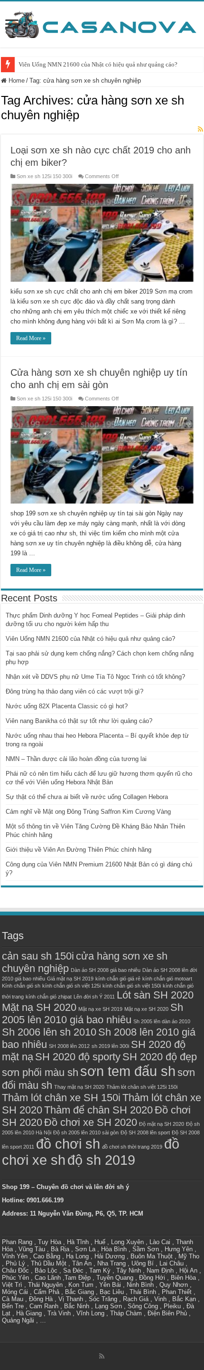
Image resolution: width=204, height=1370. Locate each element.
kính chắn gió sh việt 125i (71, 986)
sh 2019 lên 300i (110, 1046)
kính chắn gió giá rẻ (117, 978)
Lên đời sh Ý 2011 (94, 996)
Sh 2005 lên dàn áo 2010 (161, 1021)
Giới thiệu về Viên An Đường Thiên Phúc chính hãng (78, 849)
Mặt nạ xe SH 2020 (146, 1009)
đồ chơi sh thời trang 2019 (132, 1147)
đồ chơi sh (68, 1143)
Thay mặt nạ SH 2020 (79, 1087)
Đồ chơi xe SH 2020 (90, 1122)
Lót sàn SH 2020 (155, 995)
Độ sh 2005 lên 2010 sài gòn (86, 1132)
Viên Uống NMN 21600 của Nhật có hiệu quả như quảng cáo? (98, 64)
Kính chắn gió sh (21, 986)
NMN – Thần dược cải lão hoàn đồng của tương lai (76, 758)
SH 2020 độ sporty (78, 1057)
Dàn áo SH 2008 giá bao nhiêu (105, 970)
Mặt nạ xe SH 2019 (100, 1009)
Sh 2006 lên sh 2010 (49, 1032)
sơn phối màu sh (40, 1072)
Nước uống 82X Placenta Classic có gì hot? (67, 706)
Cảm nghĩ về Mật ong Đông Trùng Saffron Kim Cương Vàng (88, 811)
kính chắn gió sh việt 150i (131, 986)
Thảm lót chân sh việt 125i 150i (141, 1087)
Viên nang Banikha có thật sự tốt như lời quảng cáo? (79, 720)
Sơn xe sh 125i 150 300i (44, 176)
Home (16, 80)
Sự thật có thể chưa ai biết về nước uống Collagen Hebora (87, 796)
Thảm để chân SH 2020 (98, 1110)
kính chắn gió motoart (167, 978)
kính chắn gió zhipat (49, 996)
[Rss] (101, 1356)
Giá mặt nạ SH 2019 (70, 978)
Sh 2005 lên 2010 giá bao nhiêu (92, 1013)
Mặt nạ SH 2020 (39, 1007)
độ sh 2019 (101, 1160)
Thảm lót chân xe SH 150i (61, 1098)
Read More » (31, 338)
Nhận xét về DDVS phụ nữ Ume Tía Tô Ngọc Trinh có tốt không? (95, 676)
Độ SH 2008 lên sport (145, 1132)
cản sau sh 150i (38, 956)
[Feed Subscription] (200, 129)
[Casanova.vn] (102, 22)
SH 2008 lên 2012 (69, 1046)
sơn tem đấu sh (128, 1071)
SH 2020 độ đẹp (159, 1057)
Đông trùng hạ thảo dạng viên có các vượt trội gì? (74, 691)
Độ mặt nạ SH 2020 (161, 1124)
